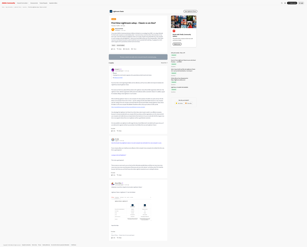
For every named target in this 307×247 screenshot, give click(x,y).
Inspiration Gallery (53, 3)
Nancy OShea (118, 183)
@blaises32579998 (118, 77)
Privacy (39, 244)
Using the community (26, 244)
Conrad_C (117, 69)
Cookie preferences (46, 244)
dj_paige (117, 139)
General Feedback (120, 45)
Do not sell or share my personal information (60, 244)
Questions (25, 7)
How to (113, 45)
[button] (292, 3)
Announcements (34, 3)
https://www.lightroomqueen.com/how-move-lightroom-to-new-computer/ (128, 107)
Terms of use (34, 244)
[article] (138, 100)
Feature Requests (43, 3)
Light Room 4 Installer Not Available (179, 87)
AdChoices (74, 244)
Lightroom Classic (17, 7)
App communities (9, 7)
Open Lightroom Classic (190, 11)
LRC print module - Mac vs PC (178, 52)
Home (3, 7)
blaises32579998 (119, 28)
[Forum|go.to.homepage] (8, 3)
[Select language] (285, 3)
